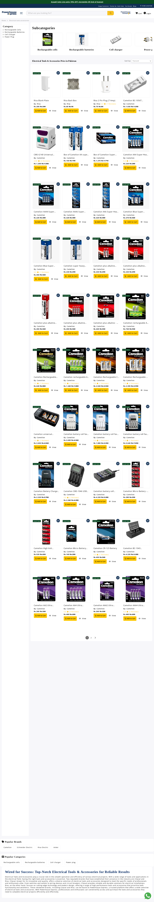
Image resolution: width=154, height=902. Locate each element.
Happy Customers (103, 6)
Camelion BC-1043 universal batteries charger (132, 548)
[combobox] (66, 13)
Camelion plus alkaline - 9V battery (106, 323)
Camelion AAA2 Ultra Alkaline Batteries (103, 605)
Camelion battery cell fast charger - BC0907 (135, 434)
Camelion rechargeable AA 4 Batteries (76, 377)
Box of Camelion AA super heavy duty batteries (76, 154)
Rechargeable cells (12, 862)
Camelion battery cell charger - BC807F (104, 491)
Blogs (134, 6)
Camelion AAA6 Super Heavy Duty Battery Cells (75, 211)
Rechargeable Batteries (14, 32)
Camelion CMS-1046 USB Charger (75, 491)
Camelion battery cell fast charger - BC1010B (106, 434)
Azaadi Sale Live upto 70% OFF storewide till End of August (77, 2)
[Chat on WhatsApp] (147, 895)
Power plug (71, 862)
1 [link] (87, 638)
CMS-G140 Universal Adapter (43, 154)
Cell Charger (9, 34)
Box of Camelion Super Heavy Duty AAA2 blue (104, 154)
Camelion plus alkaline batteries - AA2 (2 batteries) (104, 266)
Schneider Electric (24, 847)
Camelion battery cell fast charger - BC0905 (76, 434)
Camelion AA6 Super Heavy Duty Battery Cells (106, 211)
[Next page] (95, 637)
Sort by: (128, 61)
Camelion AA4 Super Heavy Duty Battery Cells (136, 154)
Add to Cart (41, 111)
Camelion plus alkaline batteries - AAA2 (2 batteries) (134, 266)
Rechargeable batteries (35, 862)
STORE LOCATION (147, 5)
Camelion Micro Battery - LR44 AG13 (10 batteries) (135, 491)
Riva (39, 104)
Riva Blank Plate (41, 100)
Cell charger (55, 862)
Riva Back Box (70, 100)
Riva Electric (43, 847)
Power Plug (9, 37)
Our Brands (128, 6)
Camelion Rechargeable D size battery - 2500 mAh (135, 377)
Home (4, 20)
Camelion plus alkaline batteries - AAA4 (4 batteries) (74, 323)
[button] (139, 13)
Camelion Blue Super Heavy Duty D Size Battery (46, 266)
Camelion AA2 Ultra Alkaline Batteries (43, 605)
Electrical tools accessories (19, 20)
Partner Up (113, 6)
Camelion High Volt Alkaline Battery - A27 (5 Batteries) (45, 548)
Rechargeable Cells (12, 30)
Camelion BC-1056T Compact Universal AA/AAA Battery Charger (136, 100)
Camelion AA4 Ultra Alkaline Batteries (73, 605)
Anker (56, 847)
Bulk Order (120, 6)
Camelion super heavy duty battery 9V (74, 266)
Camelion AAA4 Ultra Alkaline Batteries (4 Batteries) (133, 605)
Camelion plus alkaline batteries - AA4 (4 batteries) (44, 323)
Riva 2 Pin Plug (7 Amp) (104, 100)
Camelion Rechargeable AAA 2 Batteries (45, 377)
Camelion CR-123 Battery (105, 548)
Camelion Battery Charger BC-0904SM (46, 491)
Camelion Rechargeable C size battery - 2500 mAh (106, 377)
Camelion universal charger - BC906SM (43, 434)
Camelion (130, 104)
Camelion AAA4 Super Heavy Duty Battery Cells (45, 211)
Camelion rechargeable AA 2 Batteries (135, 323)
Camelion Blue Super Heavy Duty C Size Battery (135, 211)
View (54, 111)
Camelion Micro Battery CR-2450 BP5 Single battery (75, 548)
